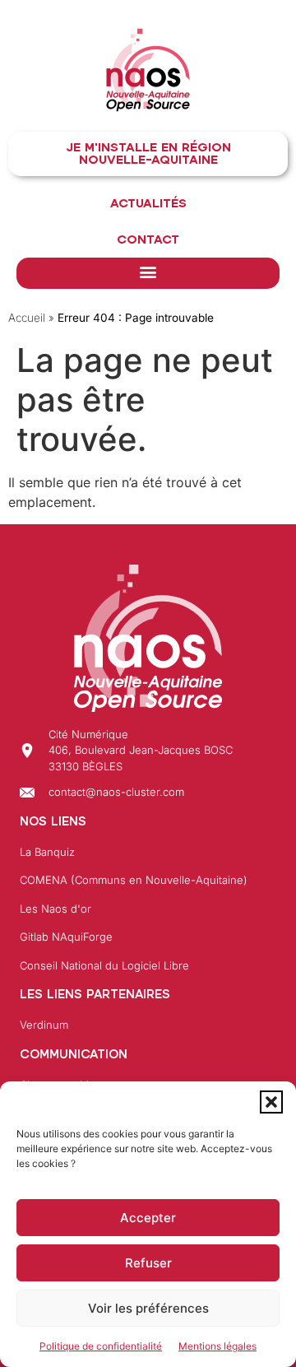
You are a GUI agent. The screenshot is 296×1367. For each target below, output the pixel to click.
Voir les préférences (148, 1308)
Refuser (148, 1263)
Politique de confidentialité (100, 1346)
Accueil (26, 317)
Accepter (148, 1217)
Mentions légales (217, 1346)
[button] (271, 1102)
